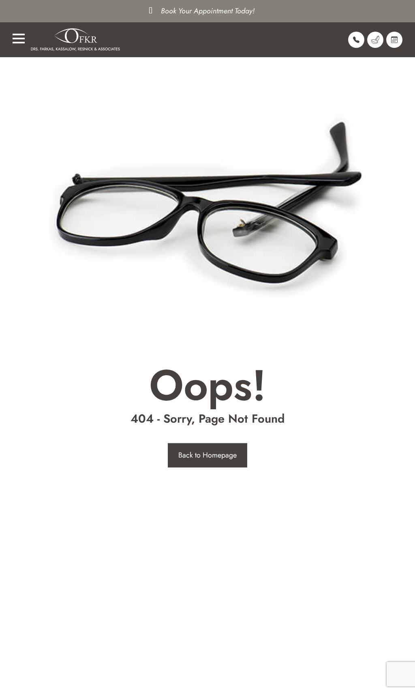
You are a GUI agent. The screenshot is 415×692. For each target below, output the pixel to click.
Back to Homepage (207, 455)
